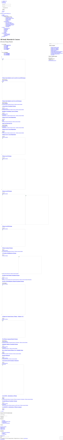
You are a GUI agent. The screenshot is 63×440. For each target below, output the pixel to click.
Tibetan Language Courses (55, 47)
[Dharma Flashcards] (25, 353)
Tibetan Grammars (53, 50)
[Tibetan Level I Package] (25, 146)
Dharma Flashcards (6, 355)
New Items (52, 54)
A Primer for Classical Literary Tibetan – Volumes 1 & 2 (13, 316)
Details (7, 80)
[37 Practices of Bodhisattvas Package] (25, 251)
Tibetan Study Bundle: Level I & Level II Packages (12, 100)
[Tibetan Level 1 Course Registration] (25, 132)
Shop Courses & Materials (6, 432)
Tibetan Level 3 (2, 429)
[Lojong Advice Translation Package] (25, 104)
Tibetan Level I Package (6, 156)
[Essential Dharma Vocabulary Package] (25, 399)
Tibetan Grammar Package (7, 247)
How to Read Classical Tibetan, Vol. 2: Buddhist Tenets (12, 350)
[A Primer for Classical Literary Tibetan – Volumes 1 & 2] (25, 299)
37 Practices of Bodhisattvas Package (9, 253)
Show (7, 53)
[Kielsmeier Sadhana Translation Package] (25, 342)
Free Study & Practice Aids (6, 421)
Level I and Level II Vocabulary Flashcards (10, 360)
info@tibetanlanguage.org (52, 60)
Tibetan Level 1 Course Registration (9, 134)
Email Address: (2, 414)
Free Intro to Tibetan (3, 426)
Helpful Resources (6, 21)
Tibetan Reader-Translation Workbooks (56, 51)
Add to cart (3, 80)
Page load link (2, 439)
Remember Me (5, 7)
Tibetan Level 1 (2, 427)
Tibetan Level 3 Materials (54, 49)
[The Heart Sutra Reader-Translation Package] (25, 265)
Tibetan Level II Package (7, 191)
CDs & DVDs (4, 422)
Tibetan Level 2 (2, 428)
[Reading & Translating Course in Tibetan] (25, 109)
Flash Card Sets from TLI (7, 123)
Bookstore (3, 420)
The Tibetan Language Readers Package (10, 339)
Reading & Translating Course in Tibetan (10, 111)
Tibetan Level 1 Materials (54, 48)
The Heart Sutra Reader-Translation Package (10, 275)
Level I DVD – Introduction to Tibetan (9, 395)
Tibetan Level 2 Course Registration (9, 129)
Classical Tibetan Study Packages (56, 52)
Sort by (7, 45)
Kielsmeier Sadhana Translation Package (10, 344)
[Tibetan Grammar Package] (25, 238)
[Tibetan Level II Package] (25, 174)
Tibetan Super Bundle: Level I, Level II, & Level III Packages (13, 77)
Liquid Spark (26, 438)
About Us (3, 433)
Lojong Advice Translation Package (9, 106)
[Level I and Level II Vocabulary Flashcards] (25, 358)
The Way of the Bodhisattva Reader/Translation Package (13, 281)
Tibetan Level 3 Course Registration (9, 117)
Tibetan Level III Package (7, 226)
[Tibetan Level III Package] (25, 209)
